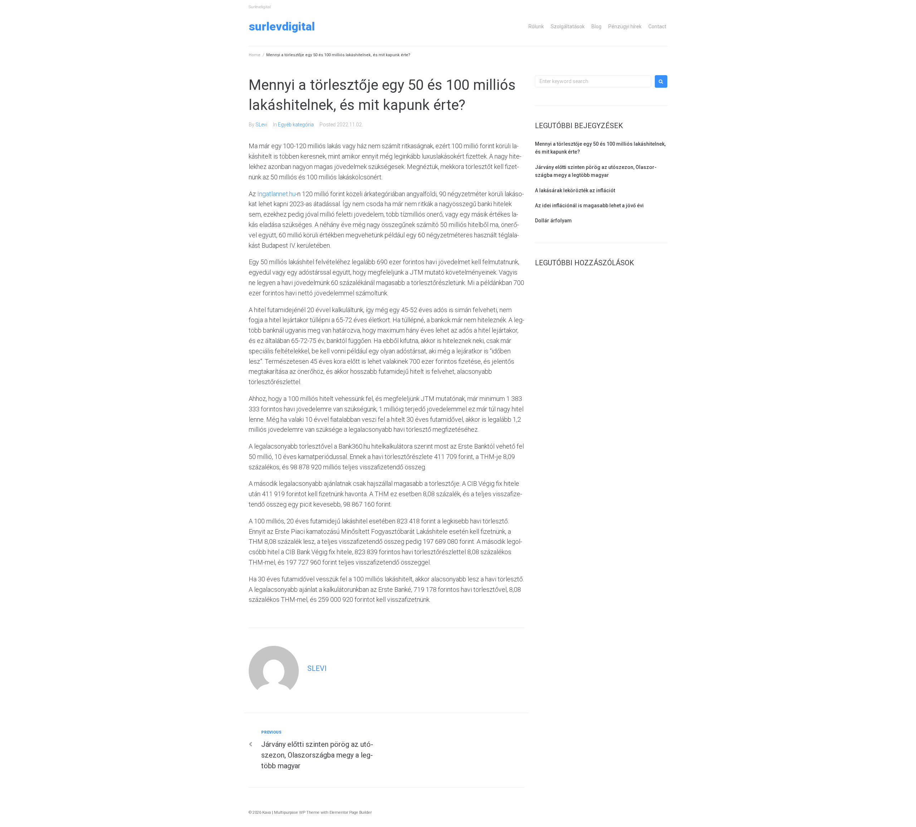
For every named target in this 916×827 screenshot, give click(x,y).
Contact (657, 26)
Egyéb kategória (296, 124)
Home (254, 55)
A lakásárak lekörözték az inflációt (575, 190)
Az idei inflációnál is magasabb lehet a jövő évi (589, 205)
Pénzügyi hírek (625, 26)
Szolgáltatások (568, 26)
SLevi (261, 124)
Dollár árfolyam (553, 220)
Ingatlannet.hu (276, 194)
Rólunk (536, 26)
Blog (596, 26)
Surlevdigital (282, 26)
